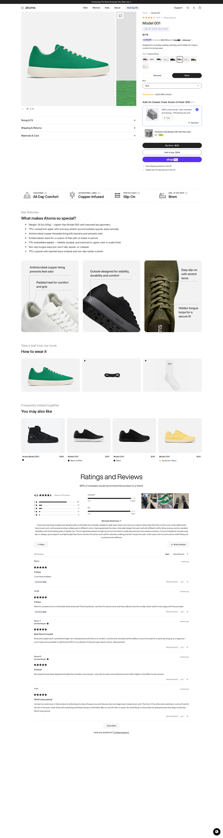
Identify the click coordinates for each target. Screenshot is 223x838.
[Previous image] (23, 109)
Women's (157, 75)
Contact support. (121, 732)
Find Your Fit (132, 7)
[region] (165, 501)
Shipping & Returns (31, 128)
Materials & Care (30, 135)
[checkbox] (172, 116)
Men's (187, 75)
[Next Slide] (187, 501)
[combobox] (168, 118)
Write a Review (170, 17)
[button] (56, 502)
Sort (167, 554)
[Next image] (27, 109)
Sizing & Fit (27, 120)
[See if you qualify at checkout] (192, 40)
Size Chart (195, 123)
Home (145, 13)
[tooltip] (120, 521)
